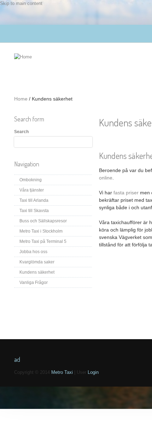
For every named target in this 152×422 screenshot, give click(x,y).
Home (21, 99)
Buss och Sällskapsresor (43, 220)
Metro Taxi (62, 372)
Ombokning (30, 179)
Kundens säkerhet (36, 272)
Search (21, 131)
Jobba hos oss (33, 251)
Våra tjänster (31, 190)
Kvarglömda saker (36, 262)
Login (92, 372)
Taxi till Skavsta (34, 210)
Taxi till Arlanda (33, 200)
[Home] (23, 56)
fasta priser (126, 192)
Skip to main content (21, 3)
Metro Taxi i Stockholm (41, 231)
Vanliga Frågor (33, 282)
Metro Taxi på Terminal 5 (42, 241)
